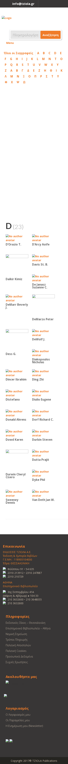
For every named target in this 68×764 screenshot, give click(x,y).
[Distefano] (17, 393)
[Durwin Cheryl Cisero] (17, 460)
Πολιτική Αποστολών (18, 645)
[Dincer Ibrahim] (17, 373)
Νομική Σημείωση (16, 634)
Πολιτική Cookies (16, 651)
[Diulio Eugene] (43, 393)
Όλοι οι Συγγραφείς (18, 53)
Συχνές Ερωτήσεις (17, 662)
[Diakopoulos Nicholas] (43, 353)
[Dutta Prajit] (43, 453)
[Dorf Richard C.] (43, 413)
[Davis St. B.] (43, 258)
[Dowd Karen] (17, 433)
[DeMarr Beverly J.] (17, 298)
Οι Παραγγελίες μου (18, 720)
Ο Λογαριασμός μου (18, 714)
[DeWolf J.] (43, 333)
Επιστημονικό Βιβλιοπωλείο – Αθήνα (28, 628)
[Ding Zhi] (43, 373)
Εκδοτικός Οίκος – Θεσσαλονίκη (25, 622)
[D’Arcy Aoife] (43, 238)
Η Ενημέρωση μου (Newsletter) (24, 726)
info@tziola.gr (23, 4)
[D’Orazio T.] (17, 238)
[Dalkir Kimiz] (17, 265)
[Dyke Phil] (43, 473)
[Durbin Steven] (43, 433)
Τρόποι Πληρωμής (17, 639)
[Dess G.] (17, 340)
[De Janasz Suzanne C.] (43, 278)
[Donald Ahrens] (17, 413)
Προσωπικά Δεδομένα (19, 656)
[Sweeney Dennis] (17, 493)
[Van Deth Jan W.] (43, 493)
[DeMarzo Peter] (43, 305)
